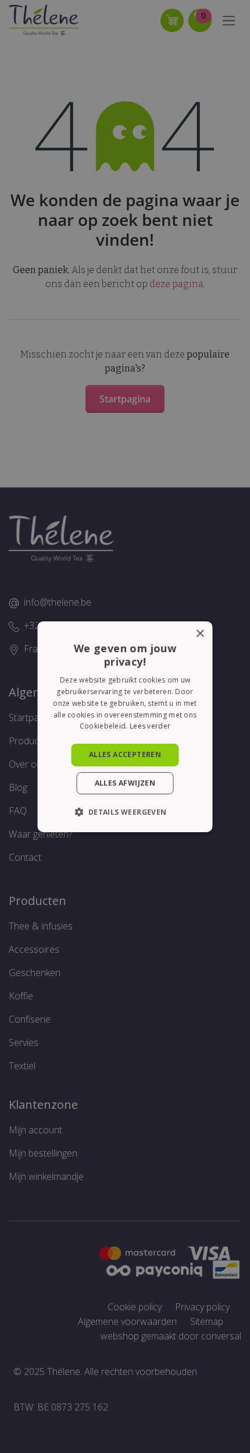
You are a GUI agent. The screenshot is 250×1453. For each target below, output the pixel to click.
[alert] (125, 726)
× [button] (199, 633)
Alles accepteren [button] (125, 754)
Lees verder (150, 726)
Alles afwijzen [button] (125, 783)
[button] (124, 812)
